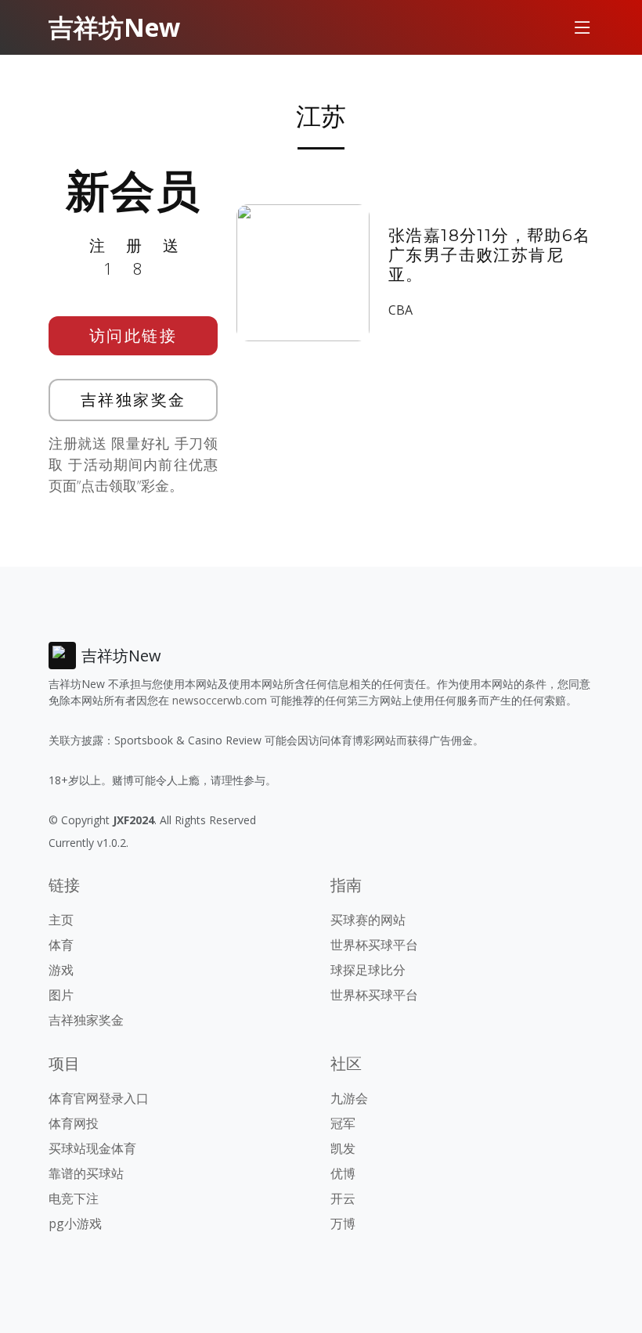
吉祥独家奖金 (133, 399)
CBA (400, 310)
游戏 (61, 969)
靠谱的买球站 (86, 1173)
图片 (61, 994)
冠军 (342, 1123)
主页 (61, 919)
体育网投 (74, 1123)
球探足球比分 (368, 969)
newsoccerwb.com (219, 700)
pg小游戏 (75, 1223)
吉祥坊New (114, 27)
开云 (342, 1198)
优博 (342, 1173)
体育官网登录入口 (99, 1098)
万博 (342, 1223)
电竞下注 (74, 1198)
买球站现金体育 (92, 1148)
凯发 (342, 1148)
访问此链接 (133, 335)
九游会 (349, 1098)
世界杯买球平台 (374, 944)
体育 (61, 944)
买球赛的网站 (368, 919)
